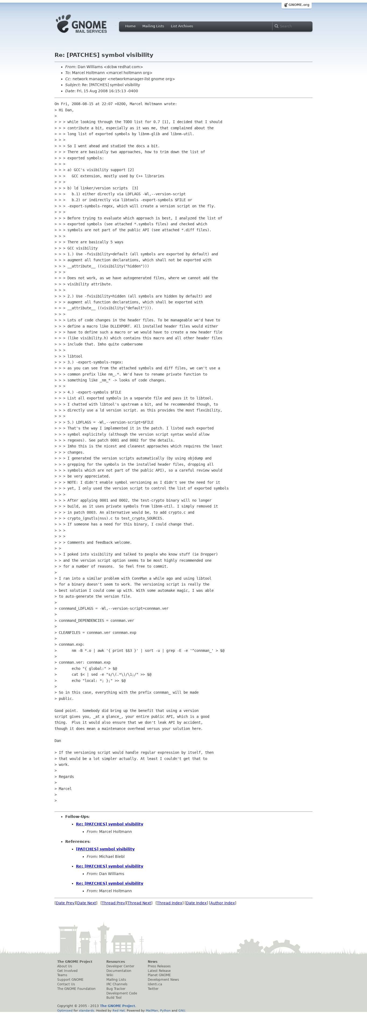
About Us (64, 966)
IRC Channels (116, 984)
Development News (163, 980)
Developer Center (120, 966)
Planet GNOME (159, 975)
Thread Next (139, 903)
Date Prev (65, 903)
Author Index (222, 903)
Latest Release (159, 971)
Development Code (121, 993)
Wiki (109, 975)
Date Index (196, 903)
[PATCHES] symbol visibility (105, 849)
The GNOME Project (74, 962)
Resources (115, 962)
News (152, 962)
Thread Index (169, 903)
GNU (181, 1010)
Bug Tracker (115, 989)
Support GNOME (70, 980)
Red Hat (119, 1010)
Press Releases (159, 966)
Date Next (86, 903)
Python (165, 1010)
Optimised (65, 1010)
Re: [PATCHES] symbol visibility (109, 824)
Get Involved (67, 971)
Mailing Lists (153, 26)
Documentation (118, 971)
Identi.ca (155, 984)
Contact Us (66, 984)
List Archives (182, 26)
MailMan (152, 1010)
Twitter (153, 989)
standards (86, 1010)
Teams (62, 975)
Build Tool (113, 998)
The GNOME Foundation (76, 989)
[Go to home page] (89, 34)
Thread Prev (113, 903)
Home (130, 26)
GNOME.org (299, 5)
